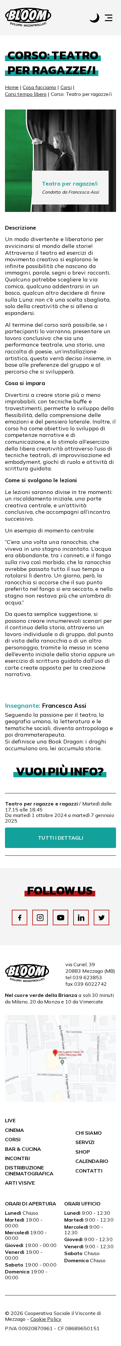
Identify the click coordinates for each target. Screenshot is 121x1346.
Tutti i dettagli (60, 838)
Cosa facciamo (39, 87)
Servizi (85, 1142)
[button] (111, 18)
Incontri (17, 1158)
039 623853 (87, 977)
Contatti (88, 1171)
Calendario (91, 1161)
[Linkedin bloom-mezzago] (81, 917)
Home (12, 87)
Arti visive (20, 1183)
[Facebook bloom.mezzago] (19, 917)
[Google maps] (60, 1100)
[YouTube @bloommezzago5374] (60, 917)
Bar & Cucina (23, 1149)
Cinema (14, 1130)
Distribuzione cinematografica (29, 1170)
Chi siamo (88, 1133)
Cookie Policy (45, 1319)
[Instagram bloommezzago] (40, 917)
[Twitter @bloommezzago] (101, 917)
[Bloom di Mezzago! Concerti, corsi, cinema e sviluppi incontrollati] (28, 17)
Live (10, 1120)
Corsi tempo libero (26, 94)
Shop (82, 1152)
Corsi (66, 87)
